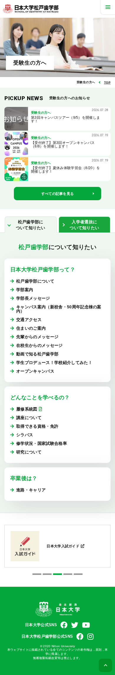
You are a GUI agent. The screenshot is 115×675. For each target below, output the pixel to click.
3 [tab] (57, 574)
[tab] (31, 225)
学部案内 (24, 289)
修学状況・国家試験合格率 (41, 443)
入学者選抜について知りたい (84, 224)
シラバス (24, 434)
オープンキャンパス (35, 371)
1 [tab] (36, 574)
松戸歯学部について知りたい (30, 224)
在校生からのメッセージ (39, 345)
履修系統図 (26, 409)
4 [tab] (67, 574)
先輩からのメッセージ (37, 336)
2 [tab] (47, 574)
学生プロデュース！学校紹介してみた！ (54, 362)
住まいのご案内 (31, 328)
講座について (29, 417)
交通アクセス (29, 319)
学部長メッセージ (33, 298)
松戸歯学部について (35, 281)
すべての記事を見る (57, 194)
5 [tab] (78, 574)
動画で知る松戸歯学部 (37, 354)
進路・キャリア (31, 490)
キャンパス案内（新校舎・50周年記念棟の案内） (58, 308)
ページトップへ (105, 665)
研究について (29, 452)
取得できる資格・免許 (37, 426)
